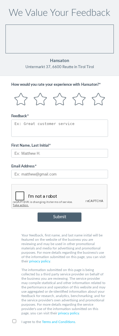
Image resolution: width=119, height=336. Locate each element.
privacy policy (39, 261)
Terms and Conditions (58, 322)
